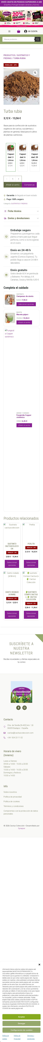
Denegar (21, 1023)
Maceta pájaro (22, 315)
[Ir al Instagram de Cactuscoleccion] (24, 707)
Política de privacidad (13, 797)
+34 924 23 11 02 (15, 737)
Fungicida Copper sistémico (23, 416)
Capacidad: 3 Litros (11, 157)
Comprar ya (29, 185)
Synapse (21, 828)
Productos (9, 55)
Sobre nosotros (10, 792)
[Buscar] (38, 39)
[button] (39, 964)
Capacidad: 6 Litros (22, 157)
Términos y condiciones (14, 806)
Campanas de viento (24, 296)
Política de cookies (12, 801)
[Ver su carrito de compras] (19, 31)
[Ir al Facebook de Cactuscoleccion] (18, 707)
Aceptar (21, 1017)
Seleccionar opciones (26, 304)
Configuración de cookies (21, 1030)
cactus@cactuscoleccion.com (20, 733)
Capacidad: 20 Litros (34, 157)
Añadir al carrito (12, 185)
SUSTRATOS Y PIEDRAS (19, 203)
